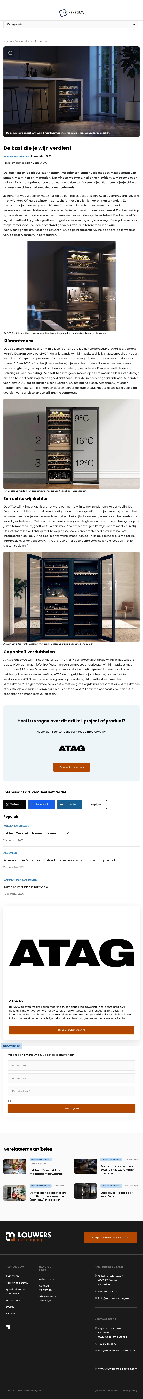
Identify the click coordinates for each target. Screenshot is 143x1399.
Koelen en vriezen (16, 156)
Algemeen (12, 1276)
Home (7, 41)
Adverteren (46, 1279)
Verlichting (13, 1300)
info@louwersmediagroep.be (116, 1350)
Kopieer (96, 804)
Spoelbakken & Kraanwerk (15, 1291)
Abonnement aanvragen (47, 1298)
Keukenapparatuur (17, 1282)
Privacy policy (130, 1390)
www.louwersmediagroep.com (117, 1368)
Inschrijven (71, 1108)
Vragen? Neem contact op (108, 1237)
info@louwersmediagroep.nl (116, 1298)
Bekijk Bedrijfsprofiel (71, 1030)
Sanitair (10, 1313)
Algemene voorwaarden (105, 1390)
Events (10, 1306)
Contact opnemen (45, 1287)
